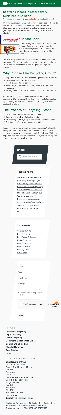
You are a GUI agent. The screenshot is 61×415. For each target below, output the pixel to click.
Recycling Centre (24, 243)
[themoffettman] (10, 53)
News (8, 353)
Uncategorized (29, 19)
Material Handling (14, 347)
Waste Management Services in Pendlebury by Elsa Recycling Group (29, 208)
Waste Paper (22, 253)
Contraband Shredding (17, 344)
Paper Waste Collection (26, 237)
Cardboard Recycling (16, 331)
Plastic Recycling (23, 240)
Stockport (24, 23)
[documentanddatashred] (10, 44)
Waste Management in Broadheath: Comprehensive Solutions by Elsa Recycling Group (30, 199)
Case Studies (12, 350)
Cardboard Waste (24, 231)
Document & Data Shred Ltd (19, 341)
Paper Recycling (23, 234)
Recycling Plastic (23, 246)
